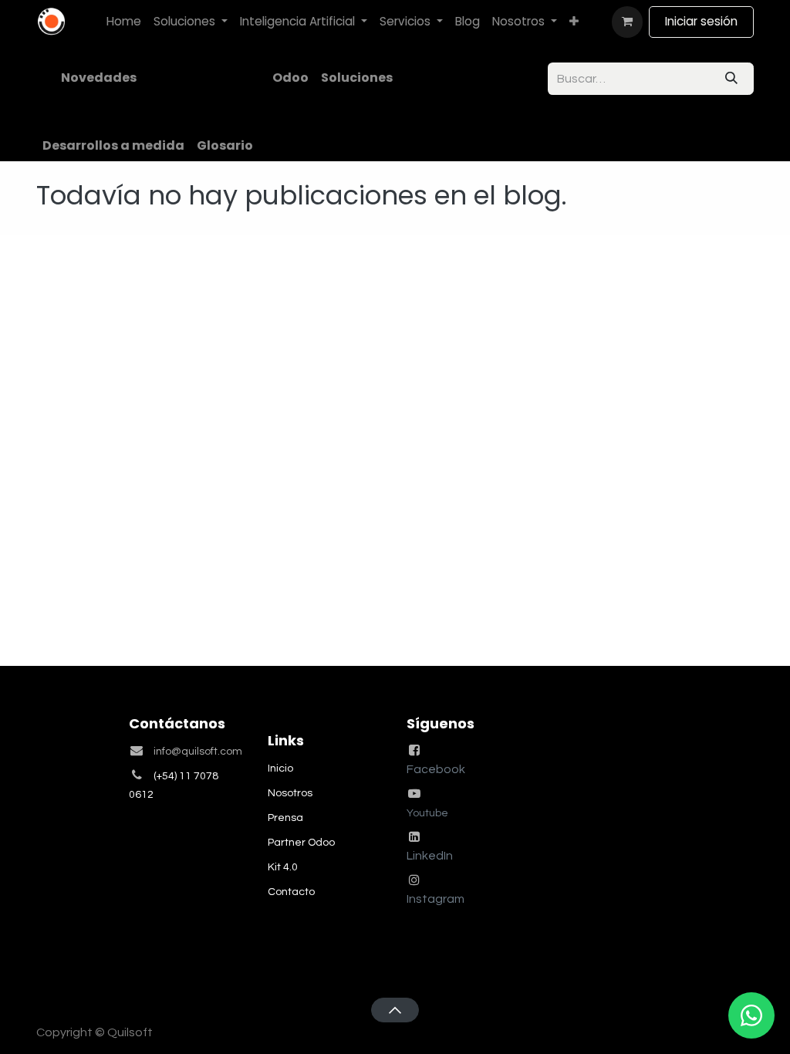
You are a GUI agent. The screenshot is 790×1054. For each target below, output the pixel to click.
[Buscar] (731, 78)
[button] (394, 1010)
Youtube (427, 813)
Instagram (435, 899)
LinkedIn (430, 856)
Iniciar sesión (701, 21)
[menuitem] (123, 22)
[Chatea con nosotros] (751, 1015)
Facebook (436, 769)
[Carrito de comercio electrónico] (627, 21)
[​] (149, 77)
